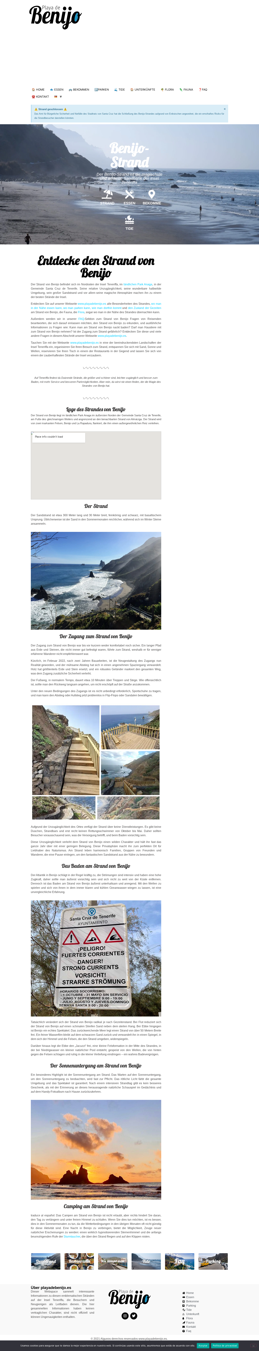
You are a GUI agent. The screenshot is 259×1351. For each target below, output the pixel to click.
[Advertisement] (129, 59)
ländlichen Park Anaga (138, 284)
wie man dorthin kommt (106, 307)
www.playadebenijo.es (92, 303)
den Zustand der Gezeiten (144, 307)
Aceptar (203, 1345)
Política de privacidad (225, 1345)
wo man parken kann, (77, 307)
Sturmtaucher (72, 1236)
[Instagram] (125, 1315)
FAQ (81, 318)
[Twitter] (133, 1315)
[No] (253, 1345)
